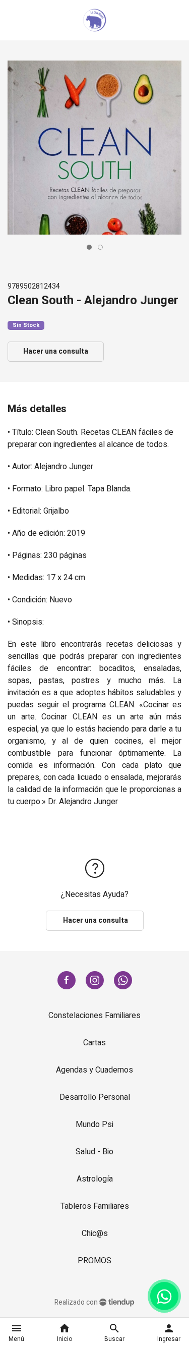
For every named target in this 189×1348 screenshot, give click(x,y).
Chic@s (95, 1233)
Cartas (94, 1043)
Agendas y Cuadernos (94, 1070)
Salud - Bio (94, 1152)
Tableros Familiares (94, 1206)
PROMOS (94, 1261)
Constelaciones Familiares (94, 1015)
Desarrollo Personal (94, 1097)
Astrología (95, 1179)
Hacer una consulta (55, 351)
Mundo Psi (94, 1124)
